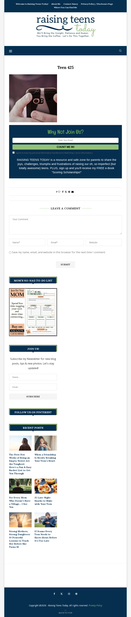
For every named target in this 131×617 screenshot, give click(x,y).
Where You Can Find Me (65, 7)
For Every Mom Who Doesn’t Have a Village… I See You (19, 502)
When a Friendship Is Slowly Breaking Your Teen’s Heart (45, 457)
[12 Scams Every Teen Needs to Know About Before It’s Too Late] (46, 519)
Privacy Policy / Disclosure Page (97, 4)
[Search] (120, 50)
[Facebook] (54, 593)
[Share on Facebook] (62, 191)
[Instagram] (69, 593)
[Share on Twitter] (66, 191)
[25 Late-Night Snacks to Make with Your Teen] (46, 486)
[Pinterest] (76, 593)
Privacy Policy (95, 605)
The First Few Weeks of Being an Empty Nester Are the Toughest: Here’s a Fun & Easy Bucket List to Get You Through (20, 464)
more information (84, 153)
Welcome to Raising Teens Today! (32, 4)
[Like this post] (59, 191)
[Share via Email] (72, 191)
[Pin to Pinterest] (69, 191)
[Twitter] (61, 593)
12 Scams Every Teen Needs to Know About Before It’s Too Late (46, 536)
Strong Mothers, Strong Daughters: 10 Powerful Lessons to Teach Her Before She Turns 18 (19, 539)
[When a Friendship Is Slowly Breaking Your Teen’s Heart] (46, 443)
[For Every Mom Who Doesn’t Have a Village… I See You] (20, 486)
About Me (55, 4)
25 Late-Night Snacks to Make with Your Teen (43, 500)
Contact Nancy (70, 4)
